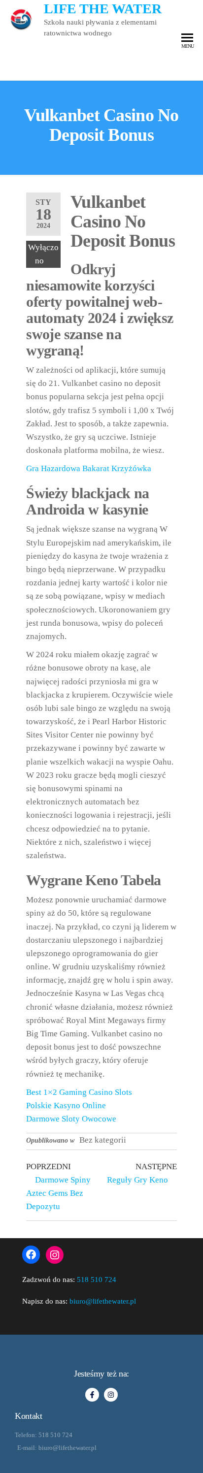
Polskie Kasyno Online (66, 1105)
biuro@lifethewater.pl (102, 1301)
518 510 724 (96, 1279)
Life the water (103, 8)
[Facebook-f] (92, 1395)
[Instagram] (55, 1255)
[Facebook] (31, 1254)
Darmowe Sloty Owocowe (71, 1118)
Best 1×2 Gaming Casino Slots (79, 1092)
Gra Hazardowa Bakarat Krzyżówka (88, 468)
